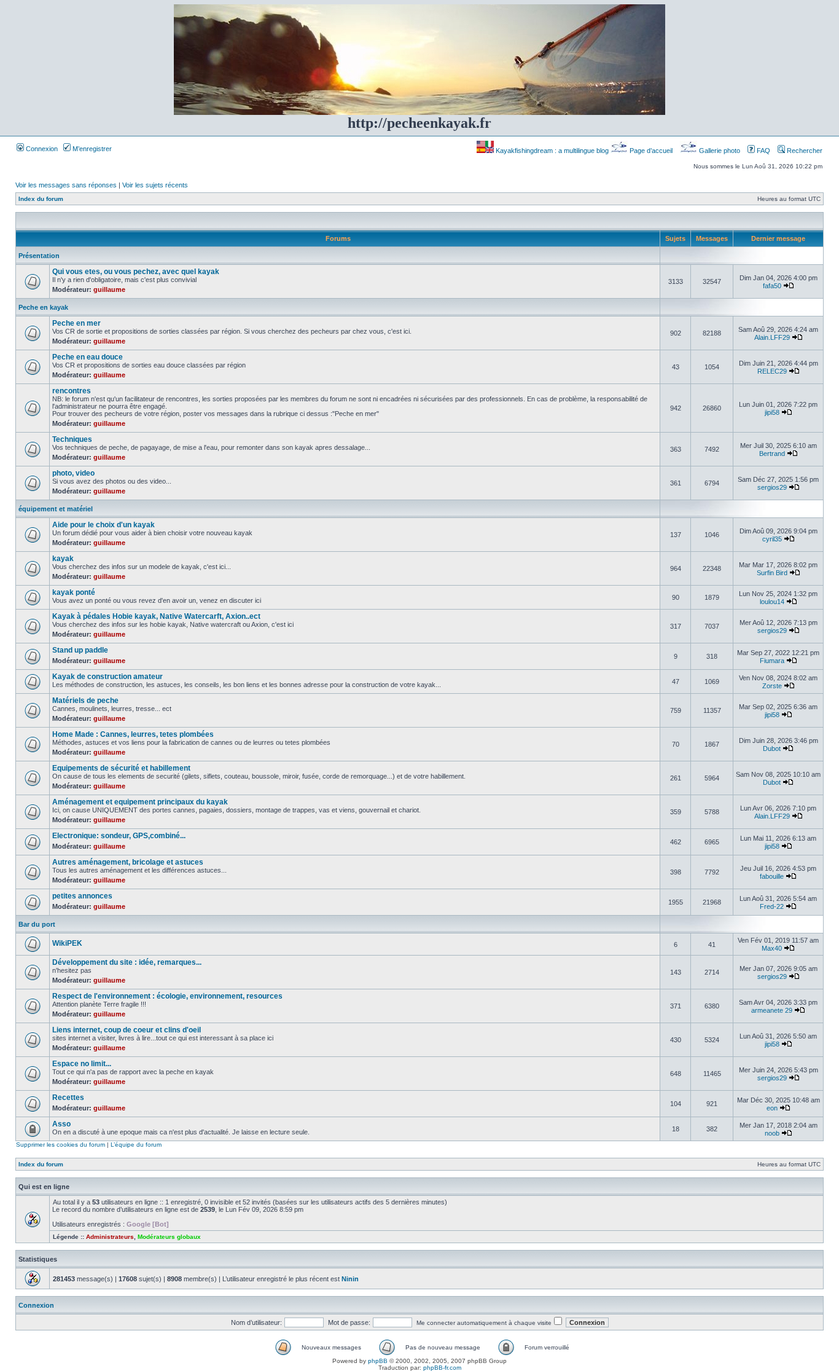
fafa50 (772, 285)
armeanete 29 (771, 1010)
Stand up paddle (80, 650)
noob (772, 1133)
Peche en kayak (43, 307)
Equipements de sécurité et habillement (121, 768)
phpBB (378, 1360)
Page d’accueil (651, 150)
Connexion (41, 148)
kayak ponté (73, 592)
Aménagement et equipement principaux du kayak (140, 802)
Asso (61, 1124)
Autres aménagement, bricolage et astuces (127, 862)
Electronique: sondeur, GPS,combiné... (118, 835)
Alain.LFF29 (772, 337)
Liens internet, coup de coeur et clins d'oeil (126, 1030)
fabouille (772, 876)
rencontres (71, 391)
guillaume (109, 289)
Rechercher (803, 150)
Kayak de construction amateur (107, 676)
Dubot (772, 748)
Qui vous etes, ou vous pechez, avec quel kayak (135, 271)
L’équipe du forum (136, 1144)
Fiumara (772, 660)
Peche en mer (76, 323)
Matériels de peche (85, 700)
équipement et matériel (55, 509)
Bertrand (772, 453)
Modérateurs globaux (169, 1236)
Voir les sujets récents (155, 185)
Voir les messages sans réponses (66, 185)
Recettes (68, 1097)
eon (772, 1108)
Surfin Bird (772, 572)
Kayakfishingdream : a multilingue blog (552, 150)
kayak (63, 558)
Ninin (350, 1279)
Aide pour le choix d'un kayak (103, 525)
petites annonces (82, 896)
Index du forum (40, 198)
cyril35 (772, 539)
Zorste (772, 685)
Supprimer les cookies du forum (60, 1144)
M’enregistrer (91, 148)
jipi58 (772, 412)
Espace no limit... (81, 1063)
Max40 (772, 948)
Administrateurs (110, 1236)
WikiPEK (67, 943)
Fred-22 (772, 906)
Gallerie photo (719, 150)
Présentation (39, 255)
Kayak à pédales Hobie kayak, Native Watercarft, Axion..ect (156, 616)
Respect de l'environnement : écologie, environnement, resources (167, 996)
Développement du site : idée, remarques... (126, 962)
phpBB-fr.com (442, 1367)
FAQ (762, 150)
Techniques (72, 439)
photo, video (73, 473)
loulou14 (772, 601)
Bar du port (36, 924)
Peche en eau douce (87, 357)
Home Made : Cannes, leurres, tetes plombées (133, 734)
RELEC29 (772, 371)
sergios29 (772, 487)
